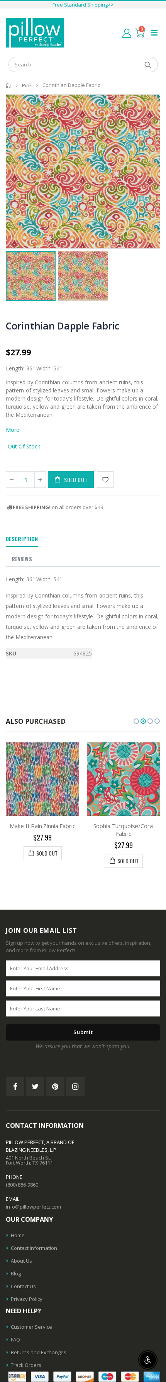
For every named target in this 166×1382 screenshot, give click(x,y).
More (12, 429)
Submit (83, 1032)
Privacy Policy (26, 1298)
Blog (16, 1273)
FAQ (15, 1339)
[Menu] (154, 32)
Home (9, 85)
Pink (27, 85)
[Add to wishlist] (105, 479)
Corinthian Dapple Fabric (62, 325)
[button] (136, 721)
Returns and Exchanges (38, 1352)
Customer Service (31, 1326)
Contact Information (34, 1247)
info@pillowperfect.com (33, 1206)
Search (148, 64)
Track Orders (26, 1365)
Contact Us (23, 1286)
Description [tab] (22, 539)
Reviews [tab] (22, 559)
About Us (21, 1260)
